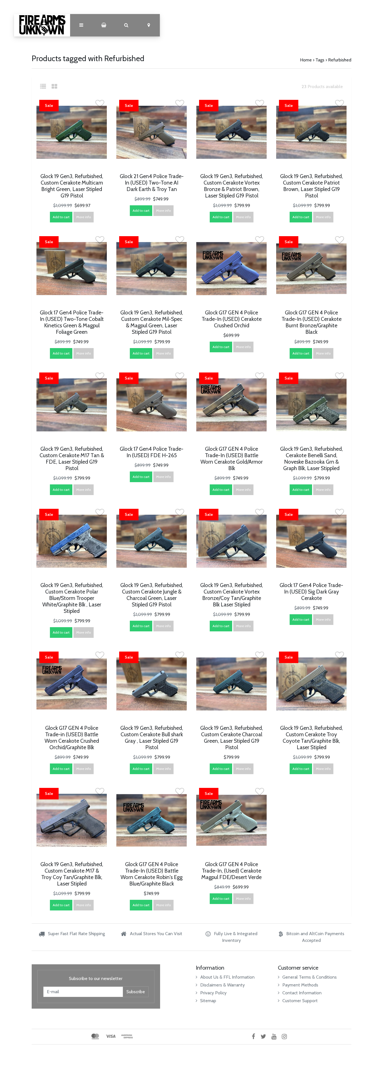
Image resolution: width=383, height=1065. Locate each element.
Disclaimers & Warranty (222, 985)
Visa (111, 1036)
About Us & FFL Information (227, 977)
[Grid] (54, 86)
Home (306, 60)
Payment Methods (300, 985)
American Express (127, 1036)
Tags (319, 60)
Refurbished (339, 60)
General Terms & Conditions (309, 977)
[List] (45, 86)
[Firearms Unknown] (42, 25)
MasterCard (95, 1036)
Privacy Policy (213, 992)
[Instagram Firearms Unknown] (286, 1036)
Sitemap (208, 1000)
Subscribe (135, 991)
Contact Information (302, 992)
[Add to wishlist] (99, 105)
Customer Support (300, 1000)
